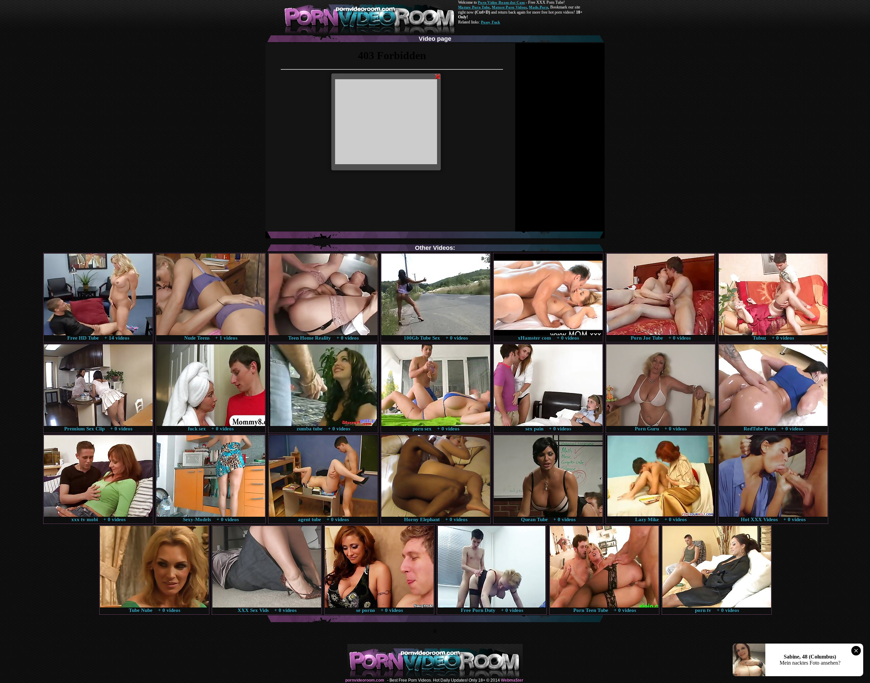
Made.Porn (538, 7)
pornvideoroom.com (364, 680)
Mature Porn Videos (509, 7)
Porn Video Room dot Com (501, 2)
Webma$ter (512, 680)
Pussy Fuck (490, 22)
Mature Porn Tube (474, 7)
